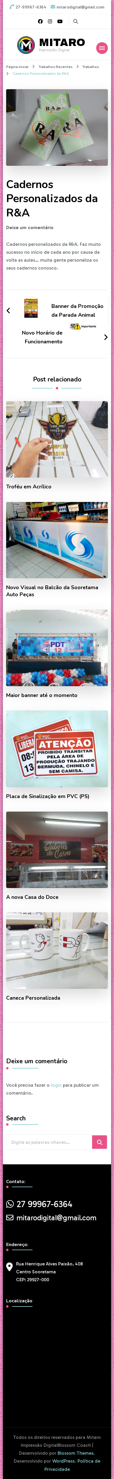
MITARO (62, 42)
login (56, 1085)
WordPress (63, 1461)
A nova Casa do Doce (32, 897)
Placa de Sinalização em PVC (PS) (47, 796)
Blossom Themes (76, 1453)
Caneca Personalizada (33, 998)
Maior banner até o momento (41, 695)
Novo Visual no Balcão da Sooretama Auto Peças (52, 591)
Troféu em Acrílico (28, 486)
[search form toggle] (75, 21)
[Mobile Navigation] (102, 48)
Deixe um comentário (29, 227)
